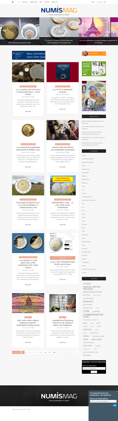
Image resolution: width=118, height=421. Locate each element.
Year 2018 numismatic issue (89, 269)
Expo (41, 2)
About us (25, 2)
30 (49, 352)
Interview (84, 224)
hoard (83, 221)
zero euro (84, 272)
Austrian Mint (85, 172)
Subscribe (93, 372)
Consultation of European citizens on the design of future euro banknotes (62, 322)
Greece (84, 217)
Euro (83, 203)
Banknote (28, 317)
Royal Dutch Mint (86, 252)
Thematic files (34, 2)
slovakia (84, 259)
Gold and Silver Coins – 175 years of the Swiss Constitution (63, 205)
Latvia (83, 231)
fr (93, 2)
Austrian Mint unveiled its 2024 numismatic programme (62, 148)
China (83, 186)
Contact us (54, 2)
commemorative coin (30, 86)
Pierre (32, 96)
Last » (54, 352)
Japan (83, 227)
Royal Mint (84, 255)
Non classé (62, 258)
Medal (83, 238)
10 (41, 352)
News (83, 245)
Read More (28, 111)
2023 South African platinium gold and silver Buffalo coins (28, 148)
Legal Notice (23, 409)
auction (84, 165)
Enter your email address (89, 365)
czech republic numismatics (89, 200)
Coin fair (46, 2)
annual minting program (62, 86)
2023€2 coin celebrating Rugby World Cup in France (62, 263)
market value (85, 234)
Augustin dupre (86, 169)
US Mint (84, 265)
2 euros (22, 257)
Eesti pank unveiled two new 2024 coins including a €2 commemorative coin (28, 205)
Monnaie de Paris (86, 241)
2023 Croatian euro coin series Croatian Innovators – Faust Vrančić (28, 91)
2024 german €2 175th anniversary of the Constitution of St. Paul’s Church (28, 264)
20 (45, 352)
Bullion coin (85, 183)
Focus (83, 214)
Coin (22, 86)
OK (114, 405)
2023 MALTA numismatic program (62, 90)
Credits (28, 409)
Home (19, 2)
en (92, 2)
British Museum (86, 179)
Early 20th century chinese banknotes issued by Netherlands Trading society (28, 322)
